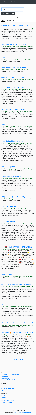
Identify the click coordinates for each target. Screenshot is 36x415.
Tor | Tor (4, 124)
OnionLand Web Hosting (7, 388)
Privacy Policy (5, 398)
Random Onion (5, 378)
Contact (3, 397)
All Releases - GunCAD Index (12, 87)
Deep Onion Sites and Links (12, 141)
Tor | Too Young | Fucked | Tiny (13, 197)
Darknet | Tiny (6, 274)
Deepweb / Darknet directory (8, 380)
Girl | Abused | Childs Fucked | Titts (14, 109)
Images (8, 20)
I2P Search (4, 390)
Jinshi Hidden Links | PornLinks (13, 77)
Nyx (2, 304)
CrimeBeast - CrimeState (11, 176)
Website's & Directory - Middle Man (14, 26)
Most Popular (4, 376)
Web (3, 58)
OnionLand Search (9, 2)
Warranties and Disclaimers (8, 400)
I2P (14, 20)
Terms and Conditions (7, 402)
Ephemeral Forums (8, 206)
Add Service (4, 395)
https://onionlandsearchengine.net (23, 412)
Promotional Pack (8, 221)
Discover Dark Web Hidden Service (10, 374)
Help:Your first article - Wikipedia (13, 44)
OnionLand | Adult (8, 167)
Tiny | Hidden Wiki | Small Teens (13, 68)
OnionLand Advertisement (8, 385)
